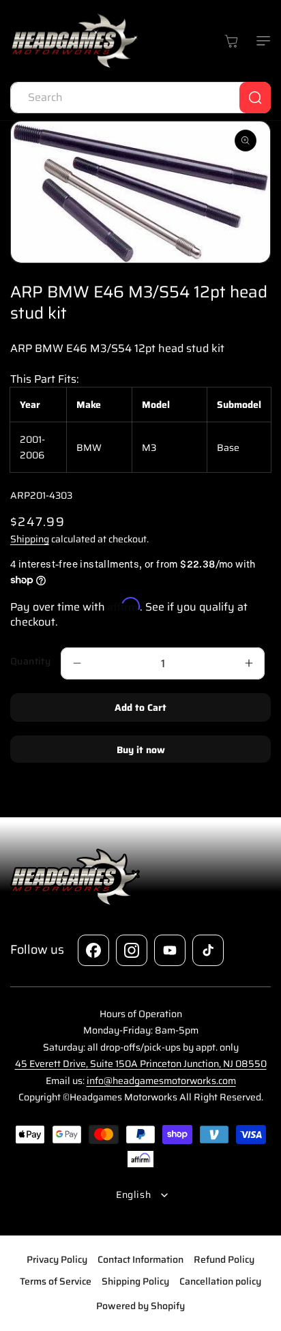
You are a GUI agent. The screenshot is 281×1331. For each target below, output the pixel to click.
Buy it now (141, 749)
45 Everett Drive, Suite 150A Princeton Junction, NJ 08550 (141, 1063)
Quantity (30, 661)
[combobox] (140, 98)
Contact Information (140, 1259)
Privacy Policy (57, 1259)
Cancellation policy (220, 1281)
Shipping (29, 538)
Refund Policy (224, 1259)
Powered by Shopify (140, 1305)
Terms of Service (55, 1281)
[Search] (255, 97)
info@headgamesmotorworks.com (161, 1080)
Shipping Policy (135, 1281)
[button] (260, 41)
